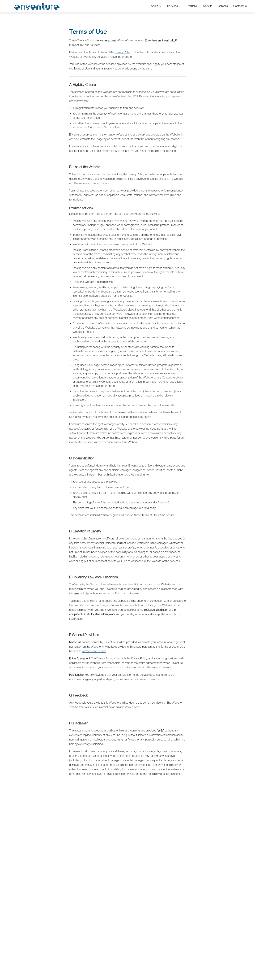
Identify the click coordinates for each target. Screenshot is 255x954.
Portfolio (192, 6)
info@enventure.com (94, 651)
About (154, 6)
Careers (223, 6)
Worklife (207, 6)
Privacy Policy (123, 52)
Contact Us (240, 6)
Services (172, 6)
